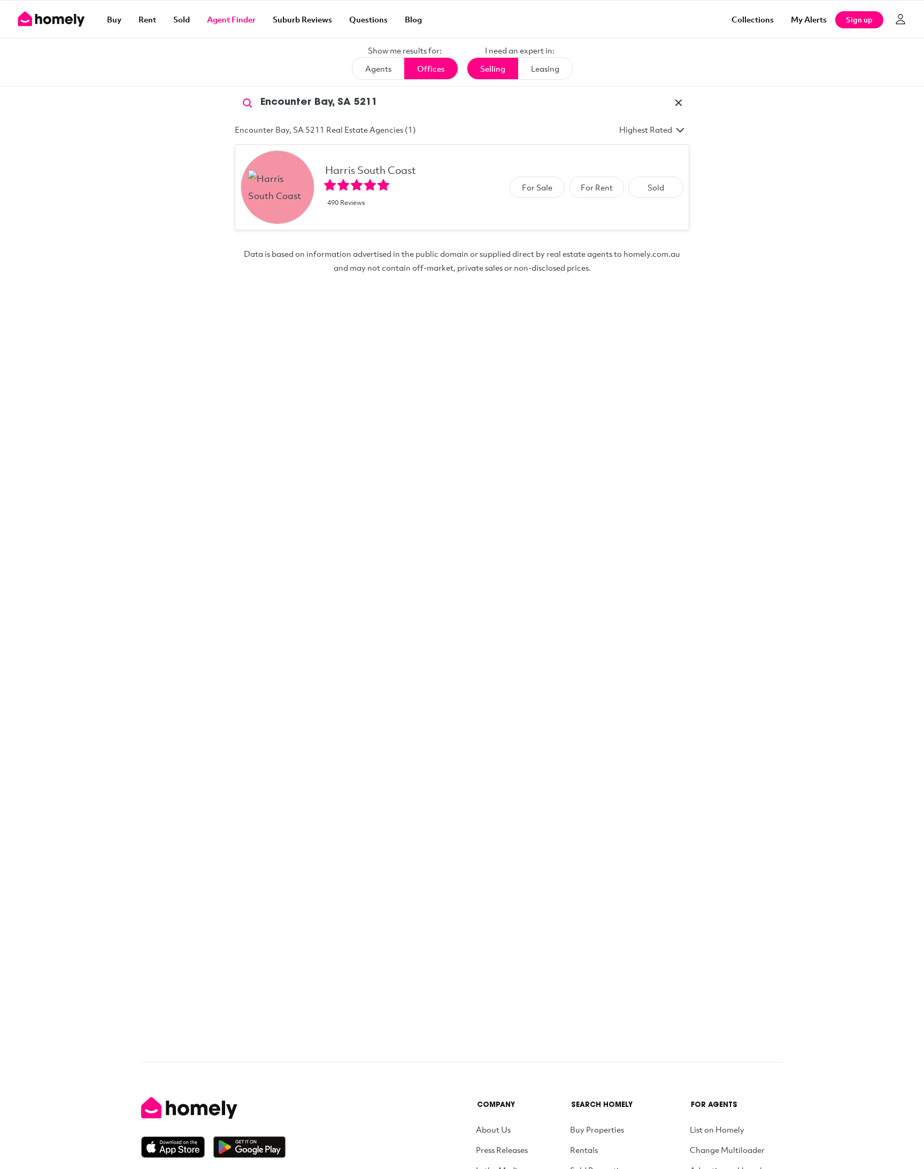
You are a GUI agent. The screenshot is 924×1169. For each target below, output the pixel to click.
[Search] (247, 102)
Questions (368, 19)
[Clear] (678, 102)
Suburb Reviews (302, 19)
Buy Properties (597, 1129)
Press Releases (502, 1149)
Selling (492, 68)
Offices (431, 68)
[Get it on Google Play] (249, 1147)
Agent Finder (231, 19)
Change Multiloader (727, 1149)
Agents (378, 68)
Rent (147, 19)
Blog (413, 19)
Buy (114, 19)
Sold (181, 19)
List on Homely (717, 1129)
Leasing (545, 68)
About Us (493, 1129)
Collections (753, 19)
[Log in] (900, 19)
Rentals (584, 1149)
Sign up (859, 19)
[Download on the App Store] (177, 1147)
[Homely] (213, 1108)
